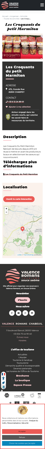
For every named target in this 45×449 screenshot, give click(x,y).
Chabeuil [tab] (35, 323)
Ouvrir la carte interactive (19, 199)
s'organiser (14, 16)
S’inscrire (22, 300)
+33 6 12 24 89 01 (16, 102)
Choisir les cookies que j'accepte (22, 443)
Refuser (22, 437)
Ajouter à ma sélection (19, 107)
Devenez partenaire (22, 368)
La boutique (22, 380)
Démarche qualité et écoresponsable (22, 366)
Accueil (5, 16)
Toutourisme (22, 363)
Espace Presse (22, 385)
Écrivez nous (22, 337)
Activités (23, 16)
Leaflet (19, 255)
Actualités (22, 355)
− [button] (6, 212)
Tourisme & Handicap (22, 360)
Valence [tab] (8, 323)
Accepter (22, 431)
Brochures (22, 375)
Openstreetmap (29, 255)
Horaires (22, 340)
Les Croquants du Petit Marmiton (21, 174)
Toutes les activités (11, 19)
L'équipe (23, 357)
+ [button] (6, 208)
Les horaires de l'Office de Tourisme (22, 371)
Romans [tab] (21, 323)
